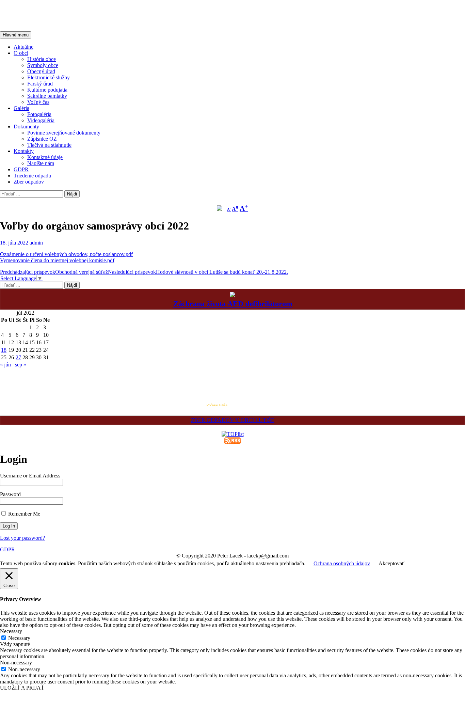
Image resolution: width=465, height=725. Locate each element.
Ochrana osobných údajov (342, 563)
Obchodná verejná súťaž (54, 272)
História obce (41, 59)
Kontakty (24, 151)
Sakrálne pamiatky (47, 96)
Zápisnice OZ (42, 139)
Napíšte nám (40, 163)
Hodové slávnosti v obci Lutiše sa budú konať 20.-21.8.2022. (198, 272)
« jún (5, 364)
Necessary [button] (11, 631)
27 (18, 357)
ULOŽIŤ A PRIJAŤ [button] (22, 688)
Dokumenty (26, 126)
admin (36, 243)
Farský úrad (40, 83)
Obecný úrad (41, 71)
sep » (20, 364)
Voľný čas (38, 102)
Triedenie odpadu (32, 175)
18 (3, 350)
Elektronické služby (48, 77)
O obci (21, 53)
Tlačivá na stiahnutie (49, 145)
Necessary (19, 638)
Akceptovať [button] (391, 563)
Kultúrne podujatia (47, 90)
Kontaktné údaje (45, 157)
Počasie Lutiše (217, 405)
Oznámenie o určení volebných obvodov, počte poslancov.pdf (66, 254)
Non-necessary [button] (16, 662)
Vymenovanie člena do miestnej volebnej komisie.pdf (57, 260)
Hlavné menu (16, 34)
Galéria (21, 108)
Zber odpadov (29, 182)
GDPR (21, 169)
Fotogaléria (39, 114)
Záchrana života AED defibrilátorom (232, 303)
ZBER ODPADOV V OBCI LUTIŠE (232, 420)
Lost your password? (22, 538)
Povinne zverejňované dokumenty (63, 133)
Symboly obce (42, 65)
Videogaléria (40, 120)
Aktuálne (23, 47)
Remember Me (23, 514)
